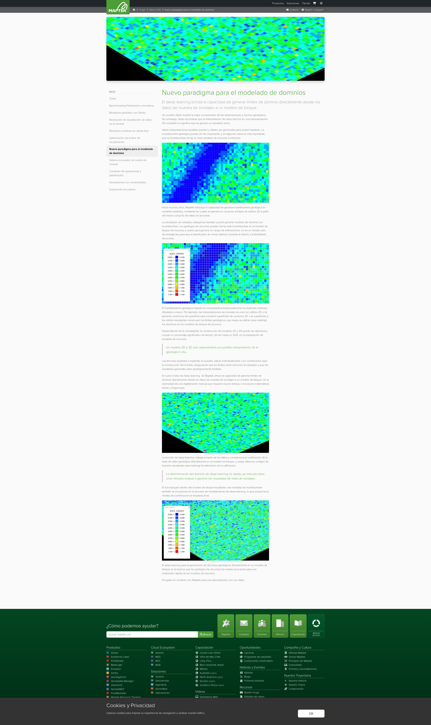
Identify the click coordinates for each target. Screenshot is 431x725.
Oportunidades (250, 647)
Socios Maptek (297, 657)
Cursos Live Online (210, 653)
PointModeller (118, 693)
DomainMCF (117, 689)
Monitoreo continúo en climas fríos (129, 131)
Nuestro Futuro (297, 685)
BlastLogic (116, 665)
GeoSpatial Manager (122, 681)
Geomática (161, 689)
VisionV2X (116, 685)
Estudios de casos (254, 696)
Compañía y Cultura (297, 647)
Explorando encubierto (122, 189)
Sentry (114, 673)
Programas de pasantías (257, 657)
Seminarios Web (209, 697)
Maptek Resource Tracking (126, 697)
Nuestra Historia (297, 681)
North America (211, 677)
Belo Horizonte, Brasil (212, 665)
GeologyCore (118, 677)
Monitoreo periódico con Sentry (127, 113)
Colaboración (296, 689)
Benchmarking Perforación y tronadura (131, 106)
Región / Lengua (312, 9)
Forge (142, 9)
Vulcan (114, 653)
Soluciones (293, 3)
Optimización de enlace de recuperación (124, 140)
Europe (207, 681)
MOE (158, 665)
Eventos (259, 667)
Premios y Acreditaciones (303, 669)
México (204, 669)
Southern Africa (212, 685)
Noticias (245, 667)
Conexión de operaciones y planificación (125, 173)
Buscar (207, 634)
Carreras (249, 653)
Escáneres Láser (120, 657)
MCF (157, 661)
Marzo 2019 (155, 9)
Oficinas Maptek (297, 653)
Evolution (116, 669)
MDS (158, 657)
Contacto (294, 9)
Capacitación (204, 647)
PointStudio (117, 661)
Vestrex (159, 653)
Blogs (247, 677)
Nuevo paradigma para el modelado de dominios (131, 151)
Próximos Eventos (254, 681)
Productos (278, 3)
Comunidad (295, 665)
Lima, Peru (205, 661)
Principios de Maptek (300, 661)
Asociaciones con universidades (127, 182)
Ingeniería (160, 685)
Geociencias (162, 681)
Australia (208, 673)
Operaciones (162, 693)
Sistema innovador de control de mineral (127, 162)
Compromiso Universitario (258, 661)
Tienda (306, 3)
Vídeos (200, 691)
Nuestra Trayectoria (297, 675)
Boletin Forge (251, 692)
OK (311, 713)
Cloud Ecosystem (163, 647)
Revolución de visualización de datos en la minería (130, 122)
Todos (112, 98)
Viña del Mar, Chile (210, 657)
